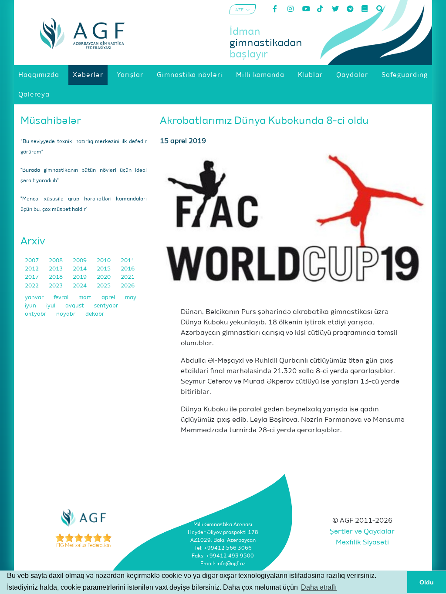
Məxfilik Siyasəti (362, 542)
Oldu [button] (426, 582)
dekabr (94, 314)
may (130, 297)
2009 (80, 261)
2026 (128, 286)
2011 (128, 261)
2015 (104, 269)
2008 (56, 261)
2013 (56, 269)
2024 (80, 286)
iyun (31, 306)
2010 (104, 261)
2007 (32, 261)
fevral (62, 297)
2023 (56, 286)
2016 (128, 269)
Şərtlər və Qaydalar (362, 531)
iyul (51, 306)
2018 (56, 277)
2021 (128, 277)
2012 (32, 269)
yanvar (35, 297)
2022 (32, 286)
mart (85, 297)
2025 (104, 286)
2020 (104, 277)
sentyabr (106, 306)
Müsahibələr (50, 121)
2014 (80, 269)
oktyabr (36, 314)
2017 (32, 277)
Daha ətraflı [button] (319, 587)
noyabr (66, 314)
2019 (80, 277)
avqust (75, 306)
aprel (108, 297)
